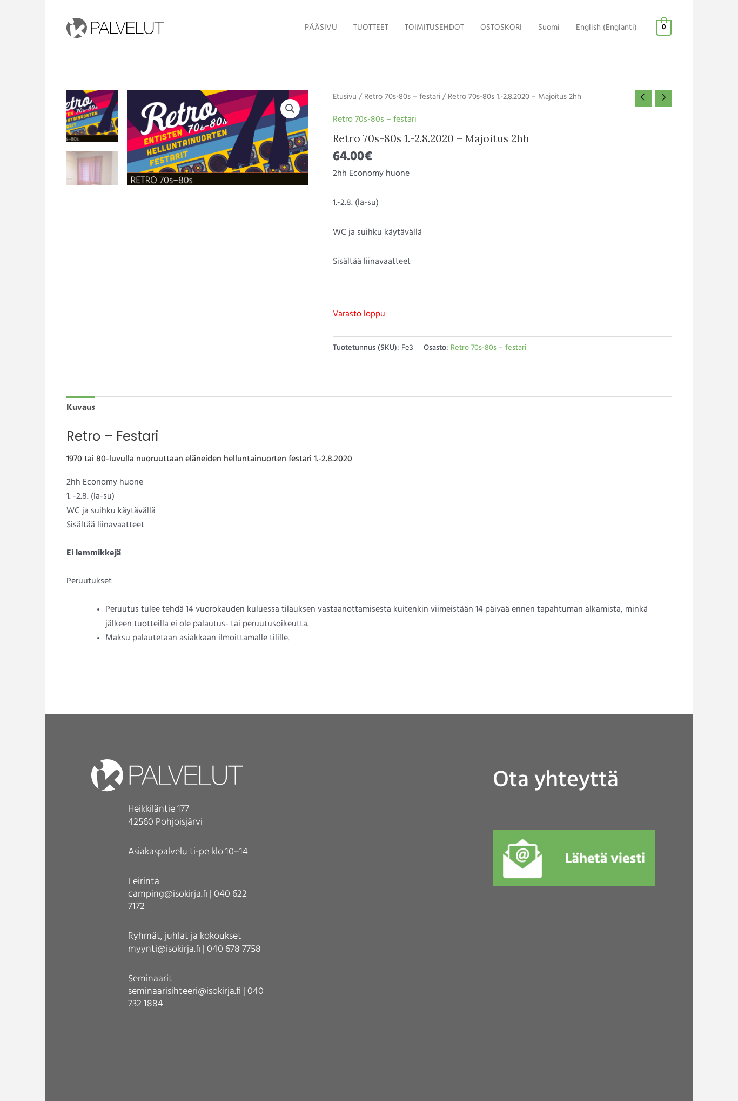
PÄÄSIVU (321, 28)
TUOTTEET (370, 28)
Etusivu (345, 97)
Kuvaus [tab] (80, 407)
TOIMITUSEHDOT (434, 28)
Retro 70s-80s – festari (402, 97)
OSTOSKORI (501, 28)
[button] (290, 108)
